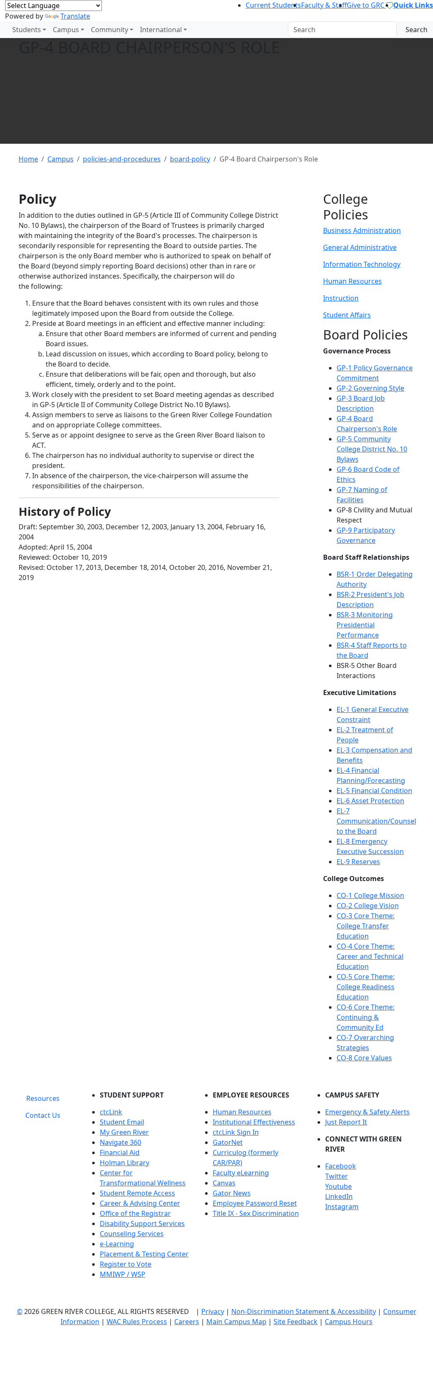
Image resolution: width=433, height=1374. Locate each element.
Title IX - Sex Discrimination (256, 1213)
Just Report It (346, 1122)
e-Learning (117, 1243)
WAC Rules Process (137, 1321)
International (161, 29)
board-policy (190, 159)
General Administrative (360, 247)
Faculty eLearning (241, 1172)
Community (109, 29)
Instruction (341, 298)
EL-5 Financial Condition (374, 790)
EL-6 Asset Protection (370, 800)
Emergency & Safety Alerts (367, 1112)
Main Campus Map (236, 1321)
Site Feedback (296, 1321)
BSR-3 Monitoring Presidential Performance (365, 625)
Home (28, 159)
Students (26, 29)
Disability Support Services (142, 1223)
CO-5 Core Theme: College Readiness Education (366, 987)
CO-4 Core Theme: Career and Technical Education (370, 956)
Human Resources (352, 281)
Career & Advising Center (140, 1203)
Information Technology (361, 264)
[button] (369, 1166)
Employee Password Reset (255, 1203)
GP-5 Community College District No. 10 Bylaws (372, 449)
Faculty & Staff (324, 5)
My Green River (124, 1132)
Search (417, 29)
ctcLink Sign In (236, 1132)
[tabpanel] (250, 1188)
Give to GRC (366, 5)
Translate (75, 16)
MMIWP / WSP (122, 1274)
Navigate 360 (120, 1142)
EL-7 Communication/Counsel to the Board (376, 821)
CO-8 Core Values (364, 1057)
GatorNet (228, 1142)
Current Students (273, 5)
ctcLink (111, 1112)
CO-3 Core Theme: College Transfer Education (366, 926)
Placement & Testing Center (144, 1254)
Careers (186, 1321)
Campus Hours (349, 1321)
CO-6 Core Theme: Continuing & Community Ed (366, 1017)
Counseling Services (132, 1233)
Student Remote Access (137, 1193)
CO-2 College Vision (368, 905)
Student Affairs (347, 315)
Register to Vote (125, 1264)
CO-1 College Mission (370, 895)
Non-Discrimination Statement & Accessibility (303, 1311)
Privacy (212, 1311)
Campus (66, 29)
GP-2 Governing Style (370, 388)
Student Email (122, 1122)
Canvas (224, 1183)
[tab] (43, 1098)
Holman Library (124, 1162)
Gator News (232, 1193)
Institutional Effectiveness (254, 1122)
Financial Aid (120, 1152)
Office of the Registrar (135, 1213)
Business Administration (362, 230)
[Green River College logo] (1, 29)
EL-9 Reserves (358, 861)
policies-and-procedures (122, 159)
